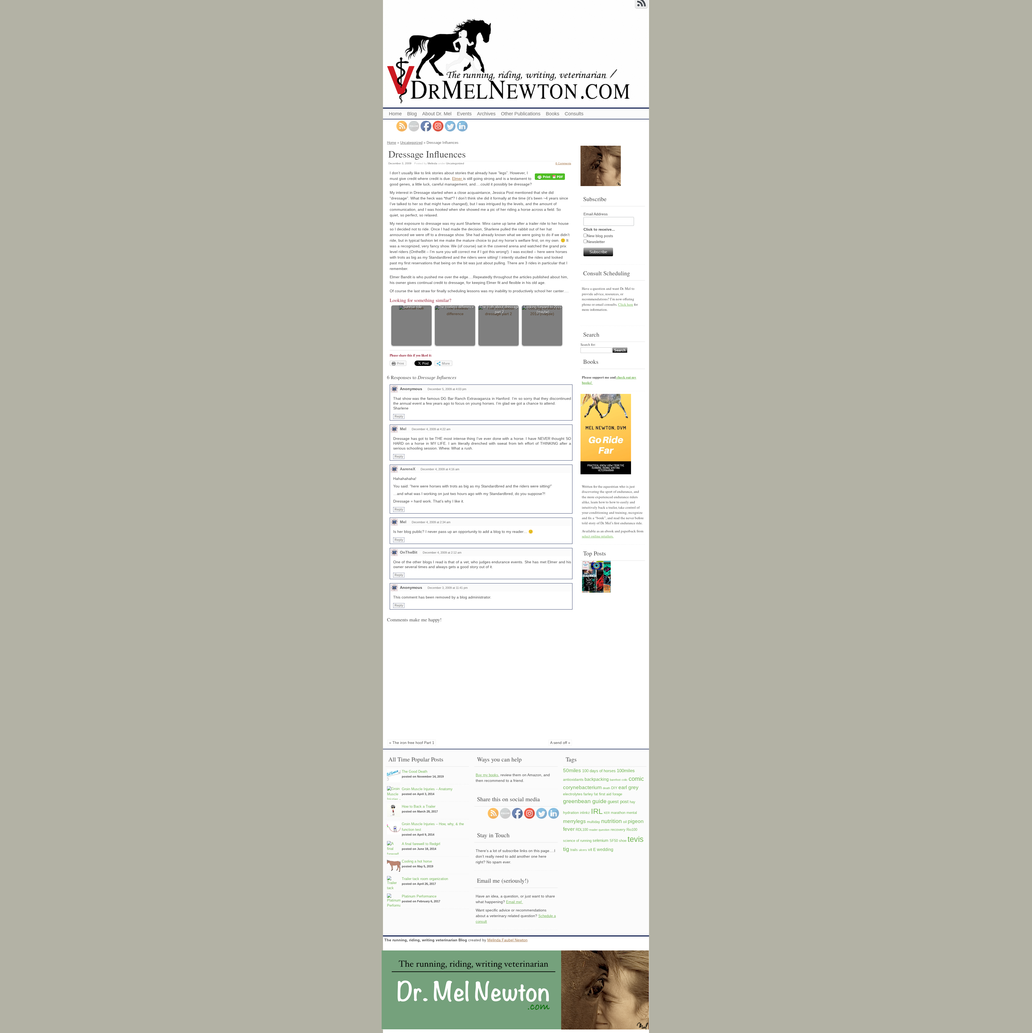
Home (395, 113)
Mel (403, 429)
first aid (605, 794)
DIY (614, 788)
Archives (486, 113)
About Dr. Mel (437, 113)
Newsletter (596, 242)
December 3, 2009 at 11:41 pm (448, 587)
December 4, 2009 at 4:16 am (440, 469)
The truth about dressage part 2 (499, 309)
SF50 (614, 841)
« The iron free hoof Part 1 (411, 742)
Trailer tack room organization (425, 879)
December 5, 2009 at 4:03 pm (447, 389)
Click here (625, 304)
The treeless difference (456, 307)
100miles (626, 770)
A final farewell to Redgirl (421, 844)
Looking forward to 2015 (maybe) (542, 309)
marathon (618, 813)
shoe (622, 841)
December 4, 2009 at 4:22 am (431, 429)
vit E (592, 849)
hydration (571, 812)
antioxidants (573, 779)
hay (632, 802)
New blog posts (600, 236)
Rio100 (631, 830)
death (606, 788)
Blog (412, 113)
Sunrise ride (412, 307)
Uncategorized (411, 143)
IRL (597, 811)
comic (636, 778)
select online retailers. (598, 536)
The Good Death (414, 772)
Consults (574, 113)
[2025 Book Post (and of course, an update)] (596, 577)
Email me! (514, 902)
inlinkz (585, 813)
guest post (618, 801)
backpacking (597, 779)
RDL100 (582, 830)
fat (596, 794)
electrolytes (572, 794)
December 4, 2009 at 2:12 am (442, 552)
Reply (399, 416)
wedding (605, 849)
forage (617, 794)
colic (625, 779)
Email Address (595, 214)
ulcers (583, 850)
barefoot (615, 779)
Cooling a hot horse (417, 861)
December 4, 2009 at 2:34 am (431, 522)
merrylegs (574, 821)
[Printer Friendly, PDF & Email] (551, 177)
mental (631, 813)
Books (552, 113)
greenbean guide (585, 801)
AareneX (407, 469)
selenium (600, 840)
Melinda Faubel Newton (507, 940)
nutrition (611, 821)
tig (566, 849)
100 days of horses (599, 770)
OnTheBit (408, 552)
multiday (593, 822)
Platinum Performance (419, 896)
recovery (618, 829)
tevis (636, 839)
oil (625, 822)
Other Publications (520, 113)
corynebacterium (582, 787)
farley (588, 794)
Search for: (588, 344)
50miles (572, 770)
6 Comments (563, 163)
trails (574, 850)
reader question (599, 829)
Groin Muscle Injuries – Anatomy (427, 789)
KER (607, 812)
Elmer (457, 178)
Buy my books (487, 775)
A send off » (560, 742)
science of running (577, 841)
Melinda (432, 163)
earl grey (628, 787)
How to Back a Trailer (418, 806)
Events (464, 113)
